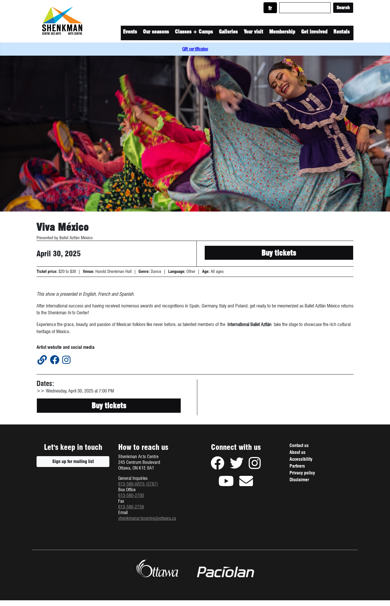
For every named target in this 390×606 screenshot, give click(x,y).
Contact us (299, 445)
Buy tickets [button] (279, 252)
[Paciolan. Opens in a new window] (225, 572)
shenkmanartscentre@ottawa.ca (147, 518)
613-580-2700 (131, 495)
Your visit (253, 32)
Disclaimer (306, 480)
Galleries (228, 32)
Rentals (341, 32)
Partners (297, 466)
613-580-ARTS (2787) (138, 484)
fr (270, 8)
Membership (282, 32)
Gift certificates (195, 49)
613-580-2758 (131, 507)
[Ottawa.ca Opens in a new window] (157, 568)
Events (130, 32)
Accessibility (301, 459)
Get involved (314, 32)
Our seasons (156, 32)
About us (297, 452)
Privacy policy (309, 473)
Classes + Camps (194, 32)
